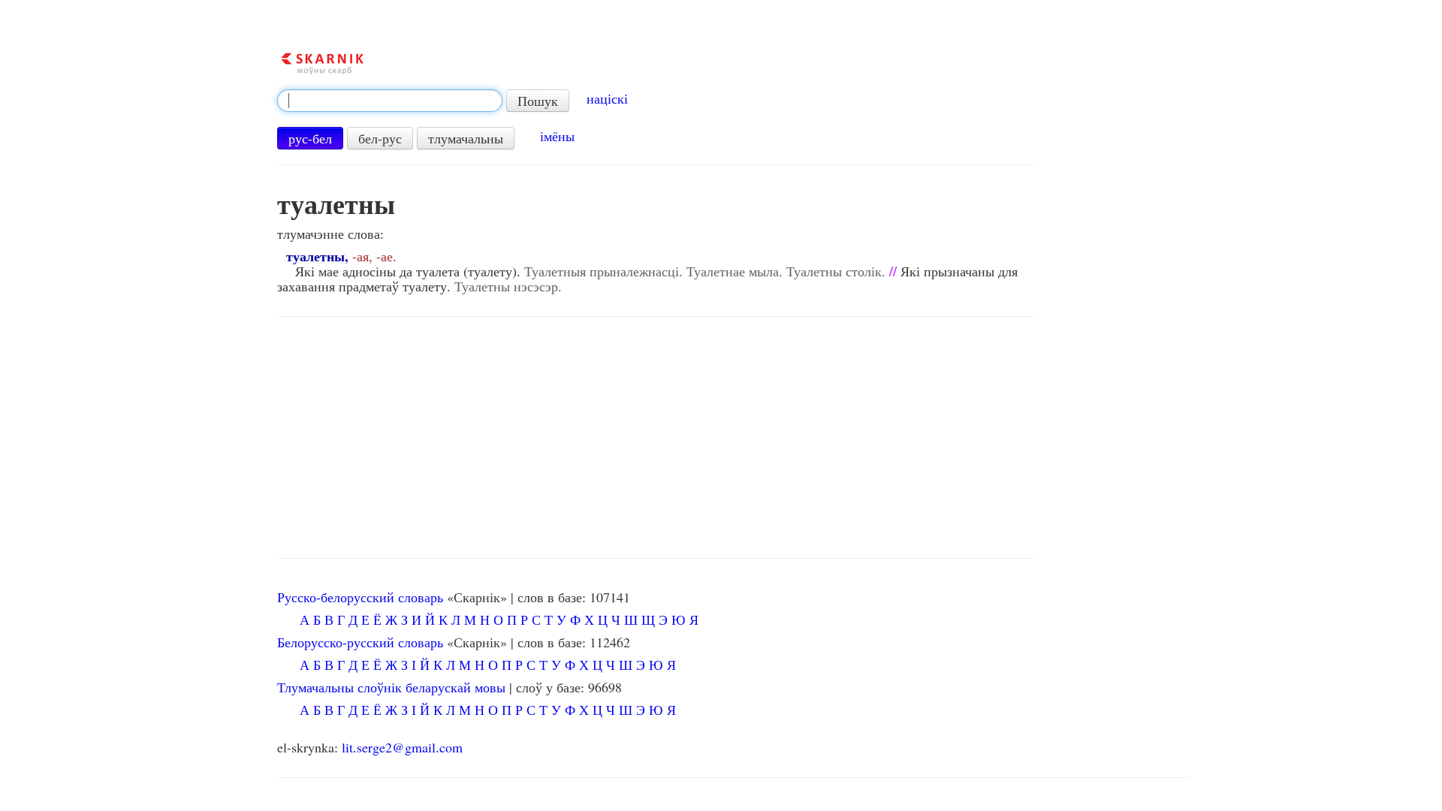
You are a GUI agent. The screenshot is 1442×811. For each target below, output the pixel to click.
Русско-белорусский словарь (360, 597)
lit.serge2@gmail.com (402, 747)
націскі (607, 98)
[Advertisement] (655, 438)
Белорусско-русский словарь (360, 642)
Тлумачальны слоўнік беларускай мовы (391, 687)
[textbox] (389, 100)
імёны (557, 136)
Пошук (537, 101)
